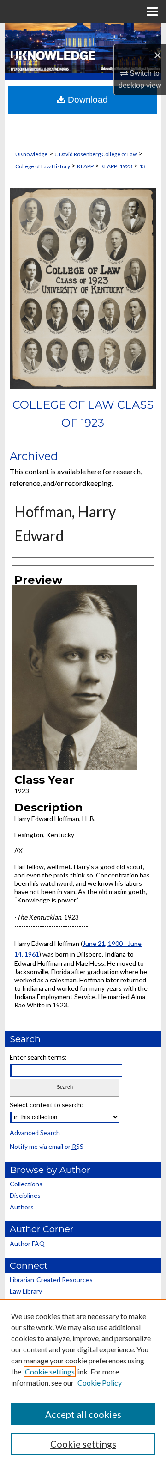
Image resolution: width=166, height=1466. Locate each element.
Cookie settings (50, 1371)
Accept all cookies (83, 1414)
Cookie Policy (99, 1382)
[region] (83, 1382)
